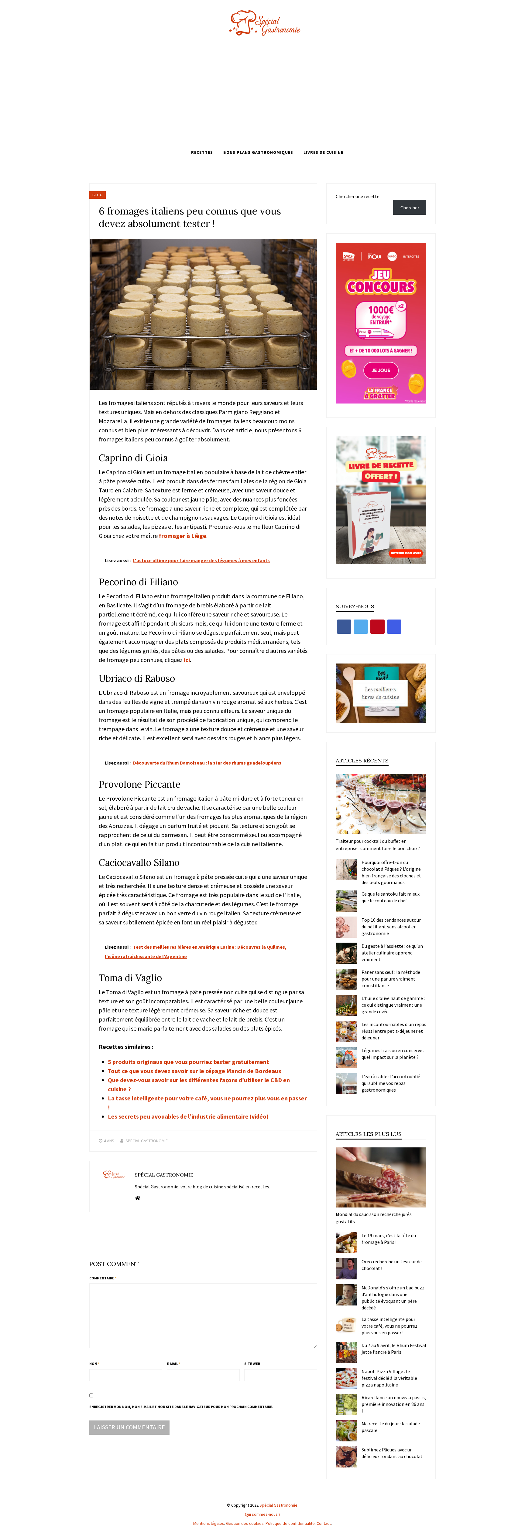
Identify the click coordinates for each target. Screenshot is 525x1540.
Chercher (409, 207)
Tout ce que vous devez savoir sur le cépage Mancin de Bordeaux (194, 1071)
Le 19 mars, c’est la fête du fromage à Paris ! (389, 1238)
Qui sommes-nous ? (262, 1514)
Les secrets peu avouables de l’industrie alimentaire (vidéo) (188, 1116)
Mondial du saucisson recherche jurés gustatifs (374, 1217)
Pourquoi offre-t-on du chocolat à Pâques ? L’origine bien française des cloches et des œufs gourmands (391, 872)
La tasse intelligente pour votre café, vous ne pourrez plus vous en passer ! (389, 1326)
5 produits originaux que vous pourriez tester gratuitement (188, 1062)
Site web (252, 1363)
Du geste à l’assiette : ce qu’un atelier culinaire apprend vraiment (392, 952)
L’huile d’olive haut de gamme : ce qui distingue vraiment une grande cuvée (393, 1005)
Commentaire (102, 1278)
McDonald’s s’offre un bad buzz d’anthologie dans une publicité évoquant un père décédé (393, 1298)
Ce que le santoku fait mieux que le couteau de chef (391, 897)
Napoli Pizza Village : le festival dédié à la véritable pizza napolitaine (389, 1378)
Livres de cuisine (323, 152)
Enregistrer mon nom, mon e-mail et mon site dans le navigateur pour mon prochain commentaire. (181, 1406)
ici (187, 660)
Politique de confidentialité (290, 1523)
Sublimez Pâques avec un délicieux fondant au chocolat (392, 1453)
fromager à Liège (182, 535)
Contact (324, 1523)
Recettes (202, 152)
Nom (94, 1363)
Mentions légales (208, 1523)
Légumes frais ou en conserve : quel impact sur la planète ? (393, 1053)
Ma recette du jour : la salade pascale (391, 1426)
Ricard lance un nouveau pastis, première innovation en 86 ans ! (394, 1404)
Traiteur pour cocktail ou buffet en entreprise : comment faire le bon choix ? (378, 844)
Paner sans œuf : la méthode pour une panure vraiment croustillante (391, 978)
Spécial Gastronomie (146, 1140)
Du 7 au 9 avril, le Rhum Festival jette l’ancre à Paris (394, 1348)
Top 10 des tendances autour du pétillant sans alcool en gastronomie (391, 926)
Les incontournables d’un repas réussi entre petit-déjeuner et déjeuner (394, 1031)
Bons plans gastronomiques (258, 152)
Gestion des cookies (245, 1523)
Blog (97, 195)
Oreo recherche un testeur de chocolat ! (392, 1264)
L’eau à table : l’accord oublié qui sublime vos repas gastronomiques (391, 1083)
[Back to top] (519, 1534)
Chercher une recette (357, 196)
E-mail (173, 1363)
